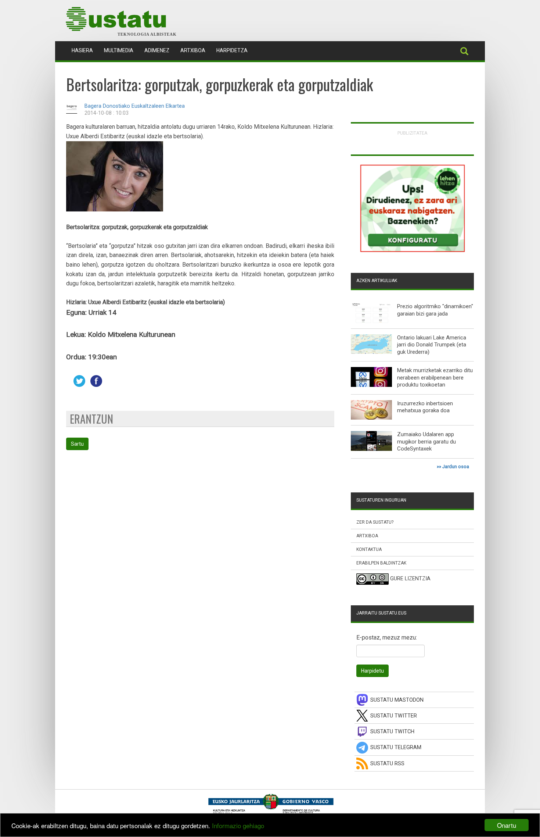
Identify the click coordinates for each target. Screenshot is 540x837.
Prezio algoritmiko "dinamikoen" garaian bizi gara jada (435, 310)
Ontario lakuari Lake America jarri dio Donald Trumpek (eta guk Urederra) (431, 344)
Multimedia (118, 50)
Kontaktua (369, 549)
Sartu (77, 444)
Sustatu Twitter (393, 716)
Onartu (506, 825)
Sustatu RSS (387, 764)
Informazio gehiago (238, 825)
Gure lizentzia (410, 579)
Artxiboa (192, 50)
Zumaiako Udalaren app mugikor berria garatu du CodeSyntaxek (426, 441)
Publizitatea (412, 133)
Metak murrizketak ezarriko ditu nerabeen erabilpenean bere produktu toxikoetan (435, 377)
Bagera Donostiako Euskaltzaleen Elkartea (134, 106)
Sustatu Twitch (392, 732)
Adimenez (156, 50)
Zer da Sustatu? (374, 522)
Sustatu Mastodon (397, 700)
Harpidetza (232, 50)
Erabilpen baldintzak (381, 563)
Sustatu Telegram (395, 747)
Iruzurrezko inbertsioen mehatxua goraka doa (425, 407)
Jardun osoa (455, 466)
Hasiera (85, 50)
